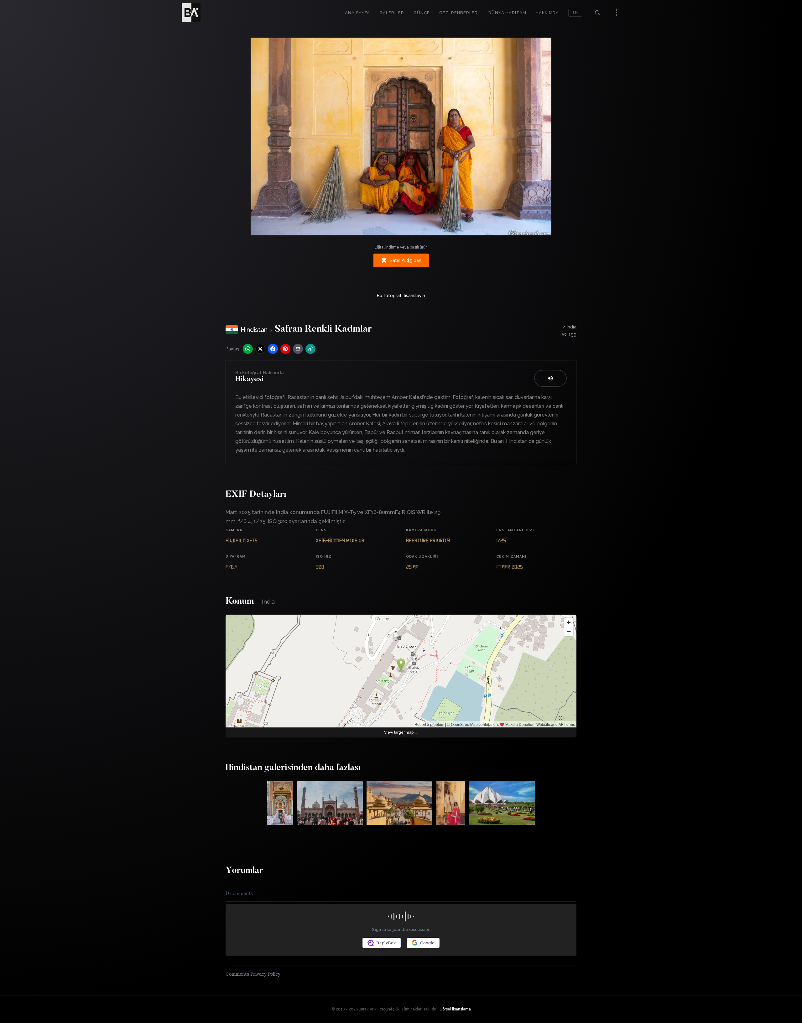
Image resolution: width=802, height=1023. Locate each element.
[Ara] (597, 12)
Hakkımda (547, 12)
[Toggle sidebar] (616, 12)
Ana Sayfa (357, 12)
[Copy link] (310, 349)
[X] (260, 349)
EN (575, 13)
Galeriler (391, 12)
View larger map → (401, 732)
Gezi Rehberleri (459, 12)
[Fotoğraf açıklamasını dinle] (550, 378)
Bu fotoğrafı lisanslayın (401, 295)
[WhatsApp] (248, 349)
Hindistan (254, 329)
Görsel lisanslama (455, 1009)
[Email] (298, 349)
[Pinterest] (285, 349)
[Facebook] (273, 349)
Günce (422, 12)
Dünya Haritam (507, 12)
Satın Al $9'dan (405, 260)
